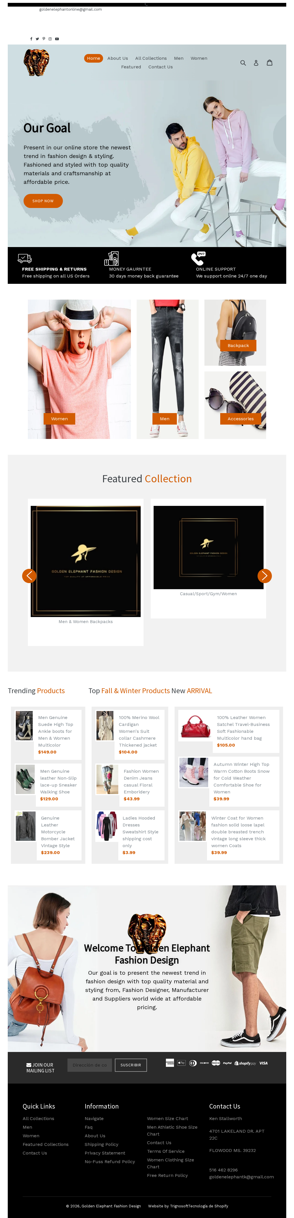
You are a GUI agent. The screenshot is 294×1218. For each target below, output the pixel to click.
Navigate (94, 1118)
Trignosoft (179, 1206)
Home (93, 58)
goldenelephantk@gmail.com (241, 1177)
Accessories (241, 418)
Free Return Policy (167, 1175)
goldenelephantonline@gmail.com (70, 9)
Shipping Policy (101, 1144)
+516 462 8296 (21, 9)
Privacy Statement (105, 1153)
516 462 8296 (223, 1170)
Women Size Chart (167, 1118)
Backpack (238, 345)
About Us (117, 58)
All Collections (151, 58)
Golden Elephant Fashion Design (111, 1206)
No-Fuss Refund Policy (110, 1161)
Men (178, 58)
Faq (89, 1127)
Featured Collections (46, 1144)
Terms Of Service (166, 1151)
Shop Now (43, 200)
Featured (131, 67)
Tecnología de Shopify (208, 1206)
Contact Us (160, 67)
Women (199, 58)
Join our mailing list (40, 1068)
